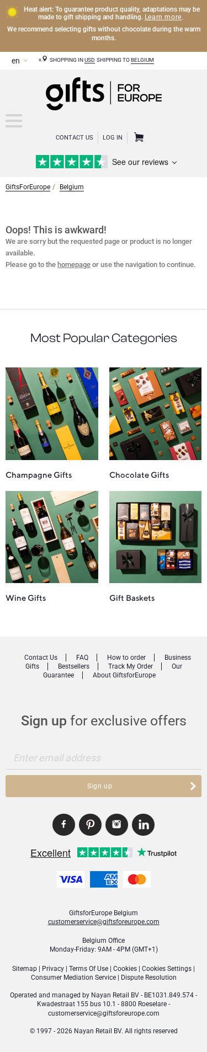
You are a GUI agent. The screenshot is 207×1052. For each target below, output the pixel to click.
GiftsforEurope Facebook (63, 825)
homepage (74, 264)
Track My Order (130, 666)
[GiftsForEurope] (14, 121)
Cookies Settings (167, 969)
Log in (113, 137)
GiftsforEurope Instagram (116, 825)
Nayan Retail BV (115, 995)
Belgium (142, 60)
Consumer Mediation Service (73, 977)
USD (89, 60)
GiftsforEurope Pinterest (90, 825)
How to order (126, 657)
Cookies (125, 969)
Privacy (53, 969)
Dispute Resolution (149, 977)
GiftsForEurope (28, 187)
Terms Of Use (88, 969)
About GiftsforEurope (124, 675)
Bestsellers (73, 666)
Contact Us (74, 137)
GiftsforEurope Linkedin (143, 825)
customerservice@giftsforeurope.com (104, 922)
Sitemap (24, 969)
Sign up (99, 786)
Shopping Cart (137, 137)
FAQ (82, 657)
